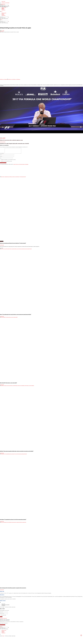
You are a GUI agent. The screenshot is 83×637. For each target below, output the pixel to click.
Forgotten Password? (3, 618)
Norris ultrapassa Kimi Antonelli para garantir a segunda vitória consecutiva (13, 588)
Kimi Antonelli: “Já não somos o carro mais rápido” (8, 383)
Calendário (3, 15)
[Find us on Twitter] (0, 2)
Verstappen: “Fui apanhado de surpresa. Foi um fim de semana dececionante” (13, 519)
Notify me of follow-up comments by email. (8, 159)
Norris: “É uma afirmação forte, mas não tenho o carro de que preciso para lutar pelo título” (15, 314)
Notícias (3, 8)
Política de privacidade (5, 2)
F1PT (3, 30)
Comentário (2, 153)
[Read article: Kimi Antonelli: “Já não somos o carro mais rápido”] (41, 349)
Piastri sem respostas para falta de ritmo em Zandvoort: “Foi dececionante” (13, 243)
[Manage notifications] (81, 635)
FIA (3, 137)
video (4, 137)
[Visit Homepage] (1, 4)
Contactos (3, 4)
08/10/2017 (2, 31)
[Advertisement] (15, 82)
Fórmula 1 (1, 241)
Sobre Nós (3, 1)
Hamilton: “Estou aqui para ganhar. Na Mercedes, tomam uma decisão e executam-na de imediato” (16, 451)
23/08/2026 (2, 316)
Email (1, 156)
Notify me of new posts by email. (6, 161)
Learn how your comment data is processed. (20, 164)
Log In (1, 626)
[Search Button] (8, 627)
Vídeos (3, 9)
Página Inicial (4, 7)
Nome (1, 154)
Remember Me (3, 615)
